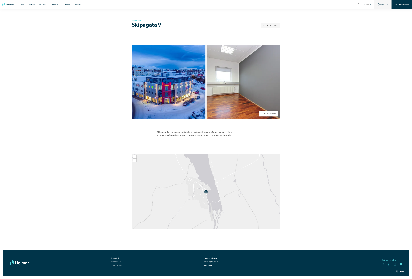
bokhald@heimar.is (211, 261)
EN (371, 4)
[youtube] (401, 264)
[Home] (8, 4)
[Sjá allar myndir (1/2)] (168, 82)
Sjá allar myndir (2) (270, 114)
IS (364, 4)
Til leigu (21, 4)
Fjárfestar (67, 4)
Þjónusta (32, 4)
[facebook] (383, 264)
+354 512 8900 (209, 265)
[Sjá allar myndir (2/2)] (243, 82)
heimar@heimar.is (210, 258)
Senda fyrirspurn (272, 25)
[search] (359, 4)
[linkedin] (389, 264)
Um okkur (78, 4)
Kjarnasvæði (55, 4)
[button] (206, 191)
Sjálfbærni (42, 4)
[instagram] (395, 264)
